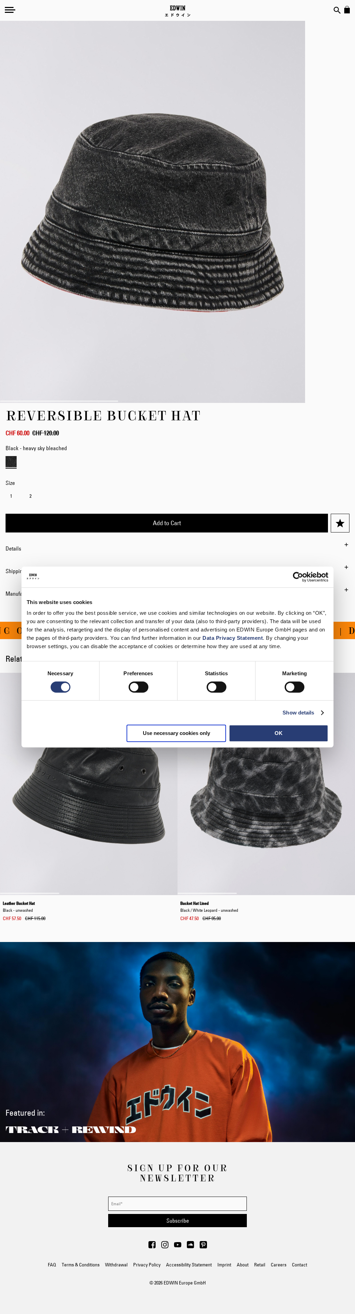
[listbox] (177, 496)
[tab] (177, 548)
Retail (259, 1265)
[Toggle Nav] (10, 10)
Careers (278, 1265)
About (243, 1265)
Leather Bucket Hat (19, 906)
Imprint (224, 1265)
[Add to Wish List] (340, 523)
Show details (298, 713)
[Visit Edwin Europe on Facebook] (152, 1246)
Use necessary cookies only (176, 733)
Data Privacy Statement (232, 638)
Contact (299, 1265)
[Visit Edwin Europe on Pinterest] (203, 1246)
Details (13, 548)
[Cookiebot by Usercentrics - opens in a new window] (298, 577)
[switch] (138, 687)
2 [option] (30, 496)
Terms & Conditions (80, 1265)
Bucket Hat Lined (209, 906)
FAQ (52, 1265)
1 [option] (11, 496)
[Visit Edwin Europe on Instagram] (164, 1246)
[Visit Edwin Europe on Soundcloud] (190, 1246)
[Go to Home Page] (177, 11)
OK (279, 733)
